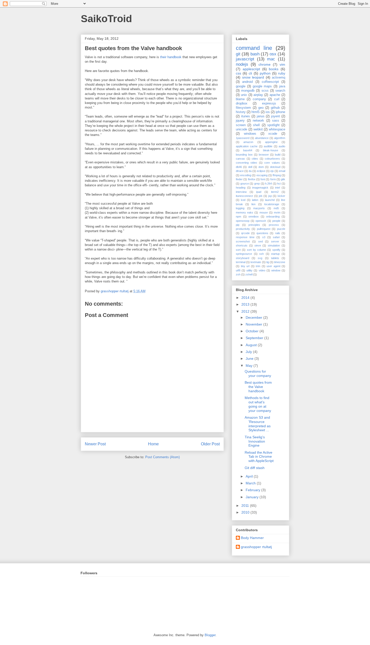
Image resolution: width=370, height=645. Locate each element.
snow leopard (253, 77)
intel (277, 187)
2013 (245, 304)
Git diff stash (255, 468)
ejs (272, 170)
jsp (270, 195)
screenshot (243, 241)
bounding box (244, 154)
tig (267, 262)
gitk (283, 179)
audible (268, 146)
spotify (276, 249)
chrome (264, 64)
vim (282, 64)
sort (238, 249)
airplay (258, 95)
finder (239, 179)
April (250, 476)
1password (242, 137)
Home (153, 444)
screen (241, 125)
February (253, 490)
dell (250, 166)
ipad (258, 191)
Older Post (210, 444)
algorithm (279, 137)
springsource (244, 253)
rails (277, 233)
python (265, 73)
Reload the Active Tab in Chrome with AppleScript (259, 456)
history (241, 112)
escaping (262, 175)
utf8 (238, 270)
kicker (281, 195)
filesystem (243, 108)
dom (261, 166)
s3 (263, 237)
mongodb (247, 90)
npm (238, 216)
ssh (261, 253)
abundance (262, 137)
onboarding (273, 216)
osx (273, 54)
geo (261, 108)
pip (237, 224)
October (253, 331)
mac (271, 59)
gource (244, 183)
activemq (278, 77)
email (282, 170)
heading (240, 187)
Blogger (210, 635)
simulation (274, 245)
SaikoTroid (106, 18)
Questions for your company (258, 373)
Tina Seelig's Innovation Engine (255, 441)
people (276, 220)
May (249, 366)
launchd (270, 199)
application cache (246, 146)
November (254, 324)
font (263, 179)
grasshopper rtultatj (256, 547)
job (260, 195)
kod (243, 199)
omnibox (253, 216)
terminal (240, 262)
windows (250, 133)
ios (268, 112)
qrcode (245, 233)
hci (279, 183)
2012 (245, 311)
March (251, 483)
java (282, 86)
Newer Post (95, 444)
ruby (281, 73)
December (254, 317)
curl (276, 99)
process (274, 224)
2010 (245, 512)
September (255, 338)
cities (255, 158)
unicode (241, 129)
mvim (277, 212)
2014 (245, 298)
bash (255, 54)
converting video (246, 162)
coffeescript (270, 82)
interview (241, 191)
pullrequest (263, 228)
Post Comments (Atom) (162, 457)
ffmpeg (277, 175)
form (273, 179)
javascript (245, 59)
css (238, 73)
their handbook (170, 57)
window (275, 270)
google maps (262, 86)
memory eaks (244, 212)
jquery (240, 120)
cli (250, 73)
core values (272, 162)
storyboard (242, 258)
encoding (245, 175)
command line (254, 48)
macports (259, 208)
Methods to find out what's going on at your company (258, 404)
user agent (273, 266)
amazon (248, 142)
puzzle (281, 228)
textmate (255, 262)
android (247, 82)
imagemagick (260, 187)
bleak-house (270, 150)
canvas (240, 158)
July (249, 352)
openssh (260, 220)
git (238, 54)
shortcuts (241, 245)
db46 (239, 166)
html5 (255, 112)
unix (244, 95)
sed (260, 241)
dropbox (241, 103)
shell (256, 125)
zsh (238, 274)
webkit (258, 129)
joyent (275, 116)
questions (262, 233)
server (275, 241)
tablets (275, 258)
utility (249, 270)
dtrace (240, 170)
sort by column (256, 249)
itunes (245, 116)
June (250, 358)
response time (245, 237)
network (258, 120)
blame (240, 99)
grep (257, 183)
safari (276, 237)
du (250, 170)
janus (261, 116)
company (259, 99)
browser (264, 154)
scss (265, 90)
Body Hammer (252, 538)
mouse (264, 212)
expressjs (269, 103)
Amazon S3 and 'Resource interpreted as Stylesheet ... (258, 423)
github (275, 108)
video (262, 270)
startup (275, 253)
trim (258, 266)
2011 (245, 506)
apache (275, 95)
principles (254, 224)
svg (260, 258)
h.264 (268, 183)
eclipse (261, 170)
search (280, 90)
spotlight (273, 125)
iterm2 (275, 191)
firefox (251, 179)
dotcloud (275, 166)
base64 (247, 150)
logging (240, 208)
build (277, 154)
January (253, 497)
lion (253, 204)
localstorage (271, 204)
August (252, 345)
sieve (257, 245)
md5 (276, 208)
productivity (243, 228)
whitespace (277, 129)
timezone (279, 262)
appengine (271, 142)
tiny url (245, 266)
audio (282, 146)
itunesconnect (244, 195)
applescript (251, 69)
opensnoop (242, 220)
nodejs (242, 64)
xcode (272, 133)
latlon (255, 199)
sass (275, 120)
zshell (248, 274)
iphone (280, 112)
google (240, 86)
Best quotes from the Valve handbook (258, 386)
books (273, 69)
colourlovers (272, 158)
